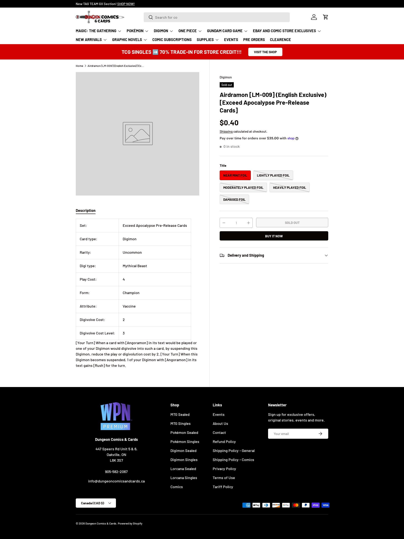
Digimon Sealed (183, 450)
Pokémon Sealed (184, 432)
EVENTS (231, 39)
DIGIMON (161, 30)
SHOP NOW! (126, 4)
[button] (325, 17)
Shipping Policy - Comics (233, 459)
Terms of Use (224, 477)
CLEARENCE (280, 39)
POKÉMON (135, 30)
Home (79, 65)
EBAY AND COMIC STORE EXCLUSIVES (284, 30)
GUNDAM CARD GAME (225, 30)
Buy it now (274, 236)
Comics (176, 486)
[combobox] (217, 17)
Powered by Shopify (130, 523)
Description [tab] (86, 210)
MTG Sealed (180, 414)
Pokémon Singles (184, 441)
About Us (220, 423)
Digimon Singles (184, 459)
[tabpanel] (137, 293)
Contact (219, 432)
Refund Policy (224, 441)
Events (219, 414)
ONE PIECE (187, 30)
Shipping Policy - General (234, 450)
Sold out (292, 223)
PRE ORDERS (254, 39)
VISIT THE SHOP (265, 52)
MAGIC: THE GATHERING (96, 30)
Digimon (226, 77)
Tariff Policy (223, 486)
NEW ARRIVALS (89, 39)
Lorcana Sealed (183, 468)
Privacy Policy (224, 468)
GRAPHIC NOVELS (127, 39)
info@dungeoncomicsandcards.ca (116, 481)
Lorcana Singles (183, 477)
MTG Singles (180, 423)
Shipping (226, 131)
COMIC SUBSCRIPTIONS (172, 39)
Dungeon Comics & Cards (100, 523)
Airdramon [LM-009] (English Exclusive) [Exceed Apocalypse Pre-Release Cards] (116, 65)
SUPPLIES (205, 39)
